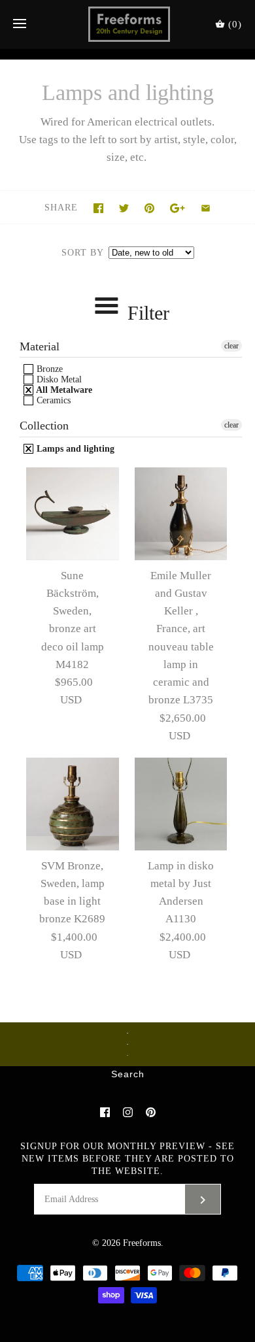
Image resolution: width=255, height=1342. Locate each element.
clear (231, 345)
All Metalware (63, 390)
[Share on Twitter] (124, 208)
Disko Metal (58, 379)
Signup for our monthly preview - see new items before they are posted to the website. (127, 1158)
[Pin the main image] (149, 208)
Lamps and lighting (74, 449)
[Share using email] (206, 208)
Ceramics (52, 400)
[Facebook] (105, 1112)
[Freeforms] (128, 24)
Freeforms (142, 1243)
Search (127, 1074)
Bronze (48, 369)
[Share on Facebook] (98, 208)
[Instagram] (128, 1112)
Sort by (82, 253)
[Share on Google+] (177, 208)
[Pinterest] (151, 1112)
